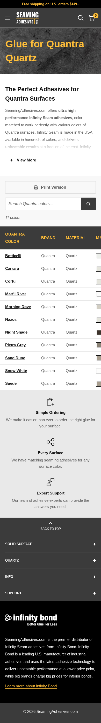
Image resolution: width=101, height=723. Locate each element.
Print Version (53, 187)
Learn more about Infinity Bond (31, 686)
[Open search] (81, 18)
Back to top (50, 529)
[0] (91, 18)
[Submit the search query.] (88, 204)
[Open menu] (7, 18)
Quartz (71, 255)
